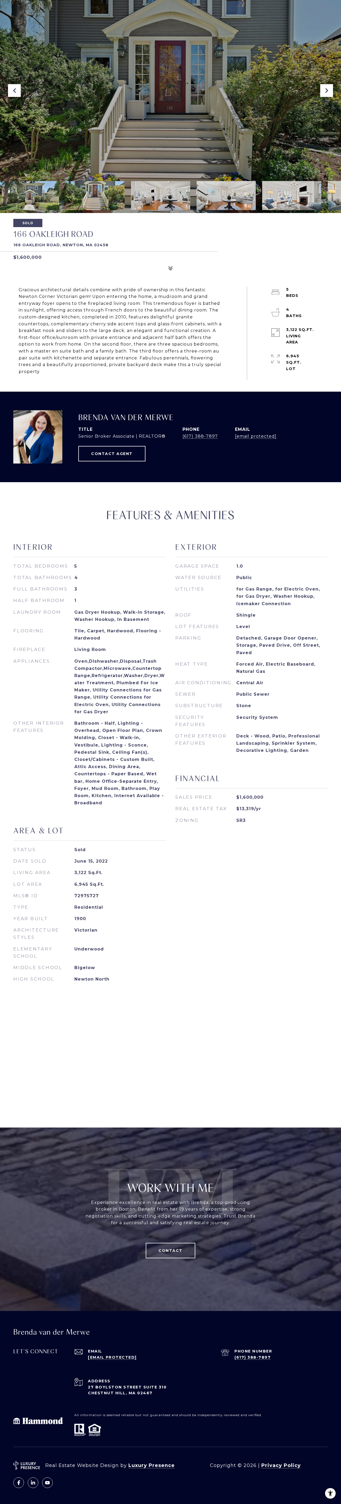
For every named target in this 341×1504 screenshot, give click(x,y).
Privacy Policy (281, 1465)
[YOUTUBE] (47, 1482)
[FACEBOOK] (18, 1482)
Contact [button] (170, 1250)
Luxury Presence (151, 1465)
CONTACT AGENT (112, 453)
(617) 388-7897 (200, 436)
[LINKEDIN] (33, 1482)
